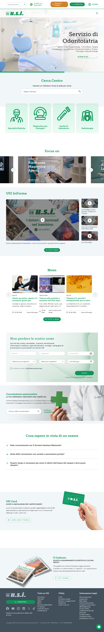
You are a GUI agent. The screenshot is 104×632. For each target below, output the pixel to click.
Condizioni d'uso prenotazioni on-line (86, 617)
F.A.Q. (60, 597)
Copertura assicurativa (87, 605)
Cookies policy (84, 614)
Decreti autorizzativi (86, 603)
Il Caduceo (41, 607)
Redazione (62, 603)
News (39, 603)
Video (39, 601)
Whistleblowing (84, 607)
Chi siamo (41, 597)
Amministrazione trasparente (85, 598)
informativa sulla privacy (34, 368)
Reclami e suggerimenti (66, 601)
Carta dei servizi (43, 609)
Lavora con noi (63, 605)
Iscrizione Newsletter (44, 605)
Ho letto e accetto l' (27, 368)
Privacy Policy (84, 609)
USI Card (40, 599)
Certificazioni (42, 611)
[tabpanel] (52, 40)
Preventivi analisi (64, 599)
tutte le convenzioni (49, 411)
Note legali (83, 601)
